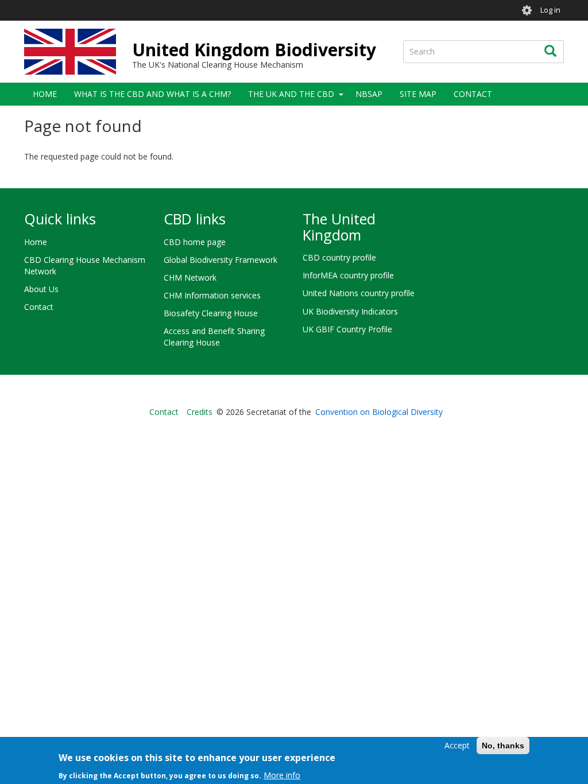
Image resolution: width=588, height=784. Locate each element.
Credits (199, 411)
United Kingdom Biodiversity (254, 49)
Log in (550, 10)
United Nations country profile (359, 293)
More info (282, 775)
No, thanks (503, 745)
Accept (457, 745)
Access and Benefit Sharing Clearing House (214, 336)
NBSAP (368, 93)
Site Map (418, 93)
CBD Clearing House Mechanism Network (84, 265)
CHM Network (190, 277)
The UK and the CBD (291, 93)
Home (45, 93)
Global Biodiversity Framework (220, 259)
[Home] (70, 52)
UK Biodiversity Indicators (350, 311)
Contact (473, 93)
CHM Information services (212, 295)
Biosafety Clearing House (211, 313)
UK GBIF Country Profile (347, 329)
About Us (41, 289)
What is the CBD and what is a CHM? (152, 93)
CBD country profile (339, 257)
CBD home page (195, 241)
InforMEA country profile (348, 275)
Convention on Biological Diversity (379, 411)
